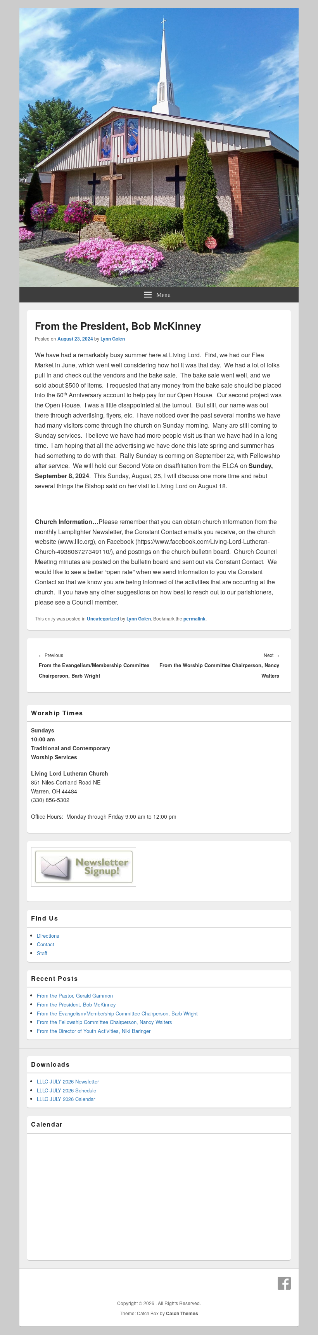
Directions (48, 935)
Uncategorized (103, 618)
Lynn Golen (112, 338)
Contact (45, 944)
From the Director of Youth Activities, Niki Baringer (93, 1030)
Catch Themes (182, 1313)
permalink (194, 618)
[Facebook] (284, 1283)
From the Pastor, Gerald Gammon (75, 995)
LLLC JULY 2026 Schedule (66, 1090)
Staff (42, 953)
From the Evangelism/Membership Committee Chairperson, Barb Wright (117, 1013)
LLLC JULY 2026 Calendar (66, 1099)
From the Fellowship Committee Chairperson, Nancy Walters (104, 1022)
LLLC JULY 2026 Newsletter (68, 1081)
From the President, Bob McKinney (76, 1004)
